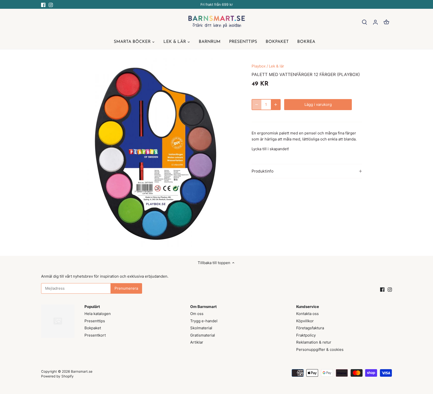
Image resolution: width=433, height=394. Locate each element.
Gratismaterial (202, 335)
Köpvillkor (305, 321)
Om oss (196, 313)
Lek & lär (276, 66)
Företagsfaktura (310, 328)
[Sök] (364, 22)
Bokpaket (92, 328)
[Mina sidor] (375, 22)
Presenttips (94, 321)
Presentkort (95, 335)
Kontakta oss (307, 313)
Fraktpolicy (306, 335)
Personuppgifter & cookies (320, 349)
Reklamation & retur (313, 342)
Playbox (259, 66)
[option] (155, 152)
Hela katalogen (97, 313)
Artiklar (196, 342)
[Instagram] (51, 4)
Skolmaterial (201, 328)
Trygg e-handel (204, 321)
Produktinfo (262, 171)
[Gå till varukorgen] (386, 22)
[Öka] (275, 104)
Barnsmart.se (81, 371)
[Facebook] (43, 4)
